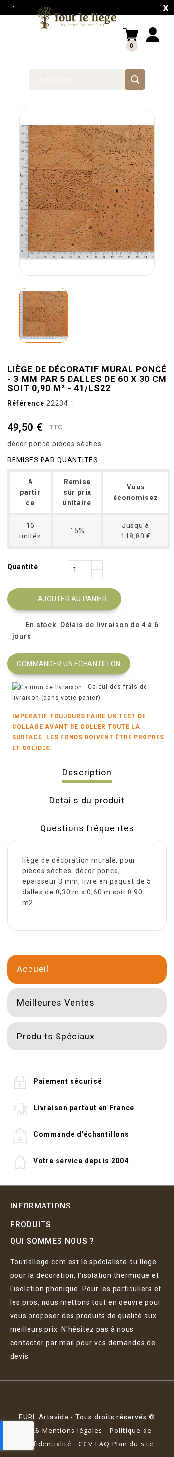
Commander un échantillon (68, 664)
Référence (25, 403)
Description (87, 772)
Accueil (33, 969)
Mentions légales (72, 1430)
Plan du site (133, 1443)
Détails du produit (87, 800)
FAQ (102, 1443)
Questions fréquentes (87, 828)
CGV (85, 1443)
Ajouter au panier (65, 599)
